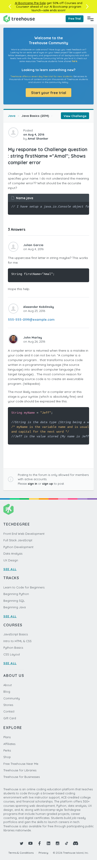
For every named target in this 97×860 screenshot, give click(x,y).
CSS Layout (11, 654)
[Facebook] (39, 843)
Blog (6, 691)
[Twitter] (21, 843)
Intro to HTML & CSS (17, 641)
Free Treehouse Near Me (20, 763)
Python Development (18, 547)
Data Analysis (12, 553)
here (74, 61)
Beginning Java (14, 607)
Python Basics (13, 647)
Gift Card (9, 718)
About (7, 685)
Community (11, 698)
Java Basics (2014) (35, 116)
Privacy (43, 852)
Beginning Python (16, 594)
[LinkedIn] (48, 843)
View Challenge (75, 116)
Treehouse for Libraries (19, 770)
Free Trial (74, 18)
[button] (10, 7)
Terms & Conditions (21, 852)
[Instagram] (57, 843)
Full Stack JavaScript (17, 540)
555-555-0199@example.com (31, 320)
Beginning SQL (14, 600)
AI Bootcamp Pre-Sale (30, 3)
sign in (32, 483)
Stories (8, 705)
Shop (7, 757)
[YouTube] (30, 843)
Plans (7, 737)
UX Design (10, 560)
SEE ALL (10, 569)
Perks (7, 750)
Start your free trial (48, 92)
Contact (8, 711)
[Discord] (75, 843)
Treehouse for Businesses (21, 777)
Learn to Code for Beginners (23, 587)
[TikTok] (66, 843)
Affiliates (9, 744)
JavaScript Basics (15, 634)
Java (11, 116)
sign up (47, 483)
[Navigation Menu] (90, 18)
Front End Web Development (23, 533)
